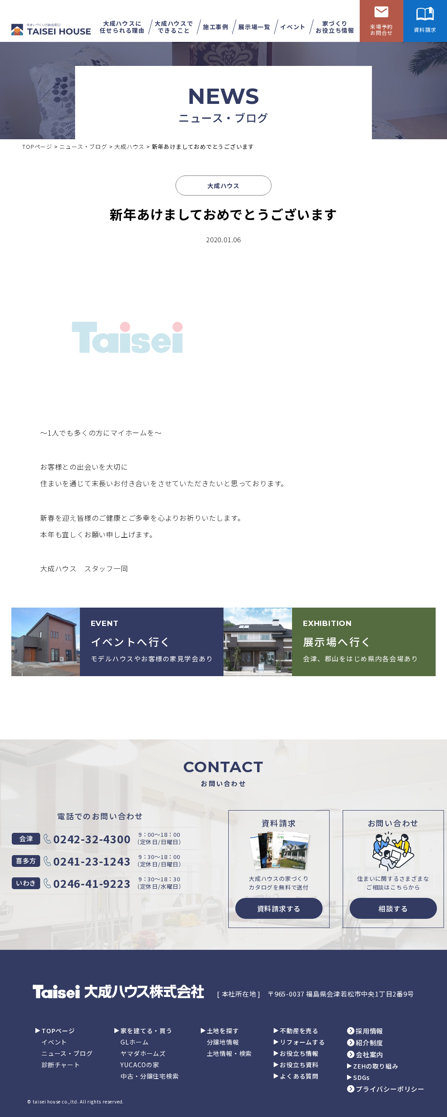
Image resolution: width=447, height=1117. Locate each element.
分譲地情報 (223, 1042)
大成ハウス (223, 185)
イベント (54, 1042)
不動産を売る (299, 1031)
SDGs (361, 1077)
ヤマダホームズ (143, 1053)
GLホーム (134, 1042)
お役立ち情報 (299, 1053)
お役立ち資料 (299, 1065)
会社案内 (369, 1054)
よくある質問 (299, 1076)
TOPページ (58, 1031)
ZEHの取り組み (375, 1066)
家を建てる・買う (146, 1031)
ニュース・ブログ (67, 1053)
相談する (393, 908)
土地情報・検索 (229, 1053)
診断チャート (60, 1065)
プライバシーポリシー (390, 1089)
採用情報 (369, 1031)
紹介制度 (369, 1042)
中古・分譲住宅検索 (149, 1076)
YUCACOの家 (139, 1065)
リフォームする (302, 1042)
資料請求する (279, 908)
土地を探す (223, 1031)
